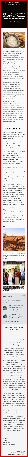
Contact (5, 440)
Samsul (23, 454)
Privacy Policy (7, 442)
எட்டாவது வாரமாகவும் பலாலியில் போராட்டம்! (13, 321)
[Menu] (24, 3)
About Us (5, 438)
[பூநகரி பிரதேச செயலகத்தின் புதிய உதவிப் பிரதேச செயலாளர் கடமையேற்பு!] (14, 273)
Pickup (12, 329)
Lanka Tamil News (18, 327)
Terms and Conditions (9, 444)
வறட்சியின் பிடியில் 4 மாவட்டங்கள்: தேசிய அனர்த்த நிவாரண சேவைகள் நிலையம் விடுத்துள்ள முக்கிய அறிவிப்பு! (14, 255)
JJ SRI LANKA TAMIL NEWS (14, 2)
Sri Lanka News (8, 327)
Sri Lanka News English (9, 268)
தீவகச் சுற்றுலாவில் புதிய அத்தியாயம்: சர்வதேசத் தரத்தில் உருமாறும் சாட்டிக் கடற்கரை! (16, 316)
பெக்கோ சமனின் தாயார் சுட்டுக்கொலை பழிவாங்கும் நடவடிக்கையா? (12, 301)
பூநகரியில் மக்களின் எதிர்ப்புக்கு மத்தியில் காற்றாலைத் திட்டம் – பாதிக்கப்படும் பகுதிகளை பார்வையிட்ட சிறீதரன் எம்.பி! (16, 308)
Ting (17, 329)
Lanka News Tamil (8, 270)
